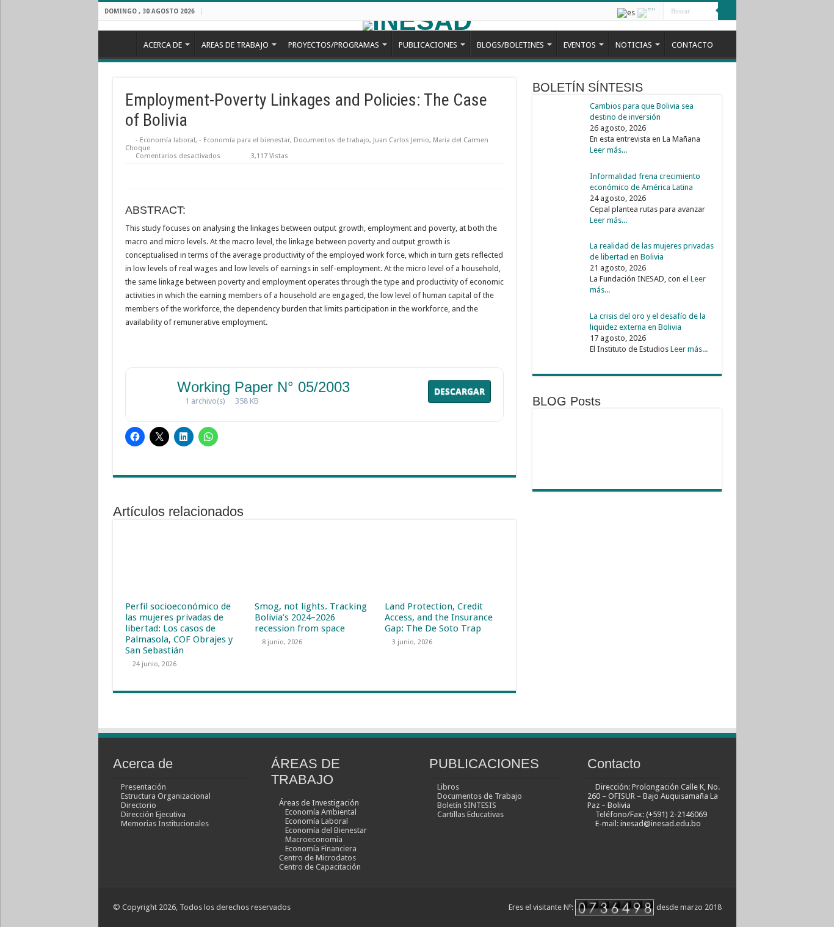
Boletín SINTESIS (466, 805)
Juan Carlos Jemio (401, 140)
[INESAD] (417, 26)
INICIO (120, 43)
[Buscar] (727, 11)
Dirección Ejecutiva (153, 814)
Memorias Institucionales (165, 823)
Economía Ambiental (321, 811)
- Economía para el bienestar (244, 140)
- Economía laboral (165, 140)
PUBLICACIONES (428, 44)
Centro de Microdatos (317, 857)
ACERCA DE (162, 44)
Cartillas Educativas (470, 814)
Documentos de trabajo (331, 140)
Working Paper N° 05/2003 (263, 387)
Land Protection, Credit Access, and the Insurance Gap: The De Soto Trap (439, 617)
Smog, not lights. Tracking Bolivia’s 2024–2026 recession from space (311, 617)
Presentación (143, 786)
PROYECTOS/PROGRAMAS (333, 44)
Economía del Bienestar (326, 830)
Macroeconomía (314, 839)
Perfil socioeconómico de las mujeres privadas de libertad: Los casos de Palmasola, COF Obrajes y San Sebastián (179, 628)
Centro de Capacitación (320, 866)
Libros (448, 786)
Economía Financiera (321, 848)
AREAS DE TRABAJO (235, 44)
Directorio (138, 805)
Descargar (459, 391)
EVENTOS (580, 44)
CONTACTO (692, 44)
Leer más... (608, 149)
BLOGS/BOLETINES (510, 44)
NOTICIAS (633, 44)
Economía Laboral (316, 821)
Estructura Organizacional (166, 796)
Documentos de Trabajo (479, 796)
